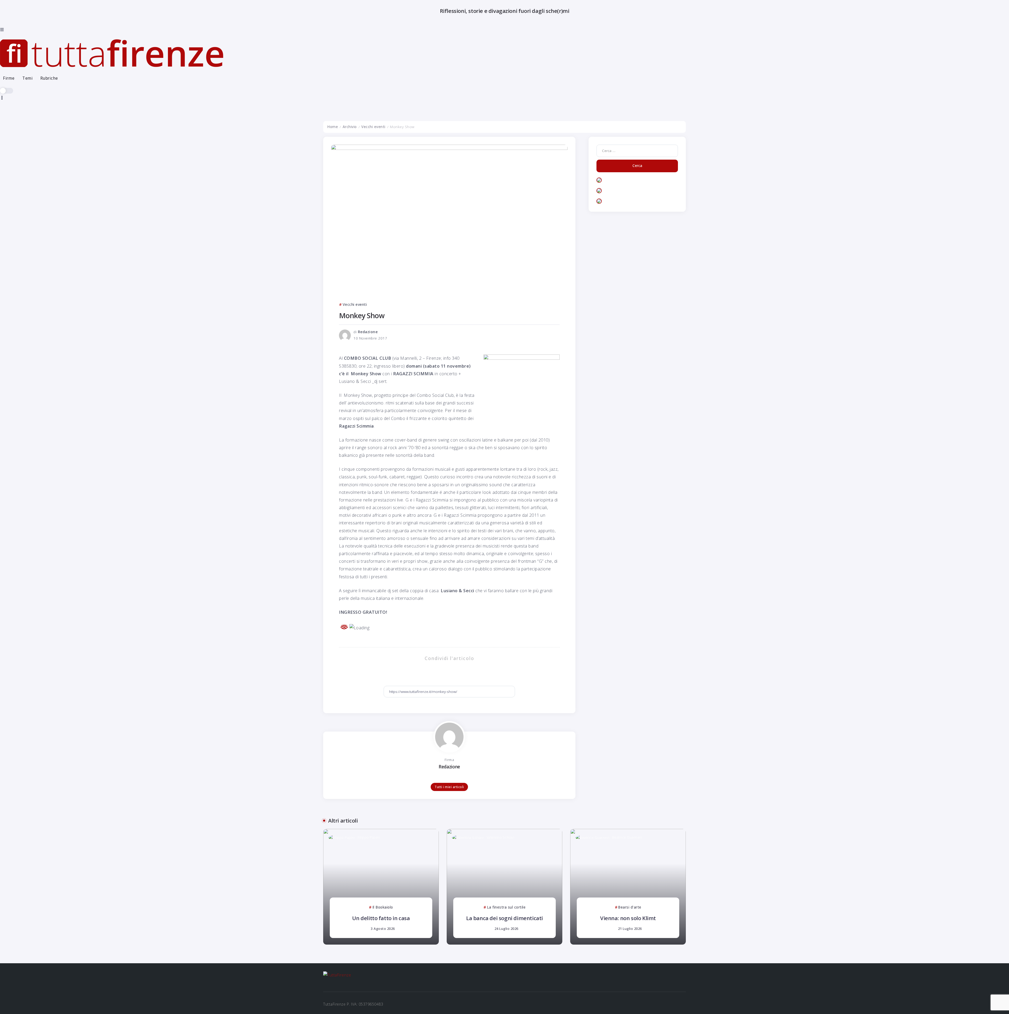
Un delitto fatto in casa (381, 918)
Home (332, 126)
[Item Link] (381, 887)
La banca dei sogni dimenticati (504, 918)
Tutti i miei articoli (449, 787)
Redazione (368, 331)
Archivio (350, 126)
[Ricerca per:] (637, 150)
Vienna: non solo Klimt (628, 918)
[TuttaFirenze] (111, 52)
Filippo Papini (369, 837)
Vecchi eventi (373, 126)
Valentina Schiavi (500, 837)
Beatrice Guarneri (627, 837)
